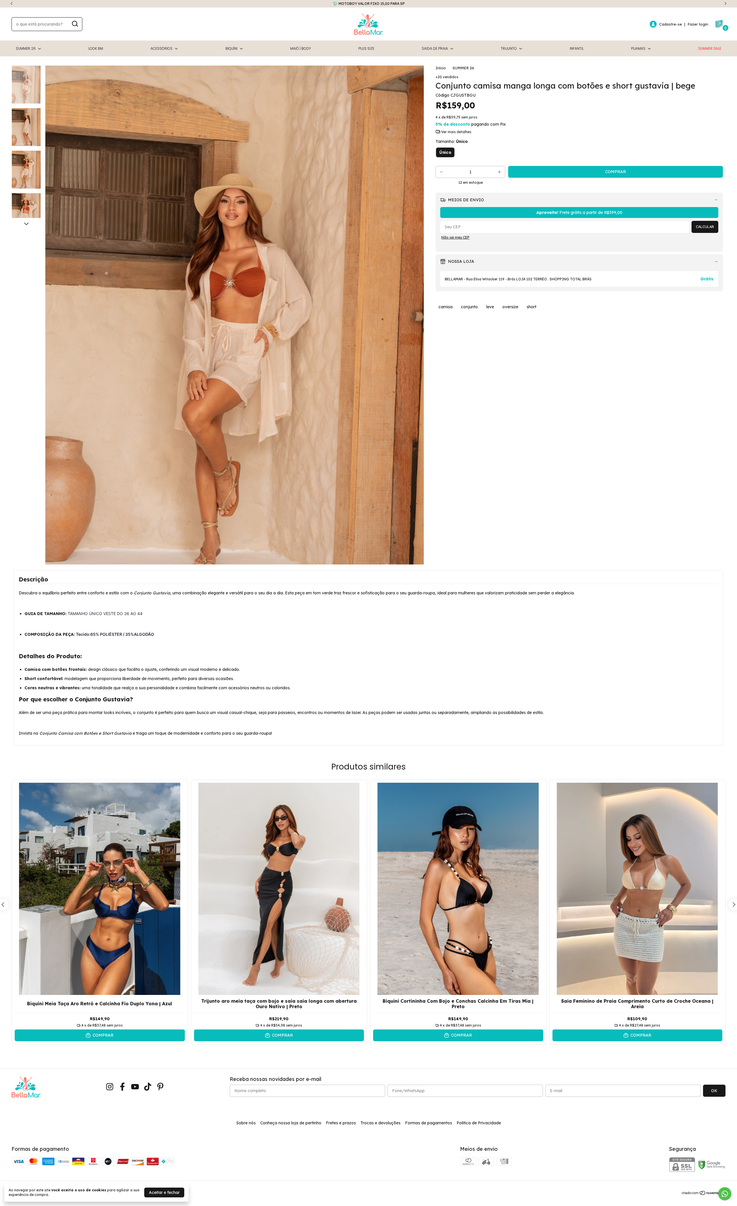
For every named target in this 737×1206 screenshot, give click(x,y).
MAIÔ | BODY (300, 48)
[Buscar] (74, 23)
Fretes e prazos (341, 1122)
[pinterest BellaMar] (160, 1086)
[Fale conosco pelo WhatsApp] (724, 1193)
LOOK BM (95, 48)
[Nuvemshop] (703, 1194)
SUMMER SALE (709, 48)
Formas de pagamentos (428, 1122)
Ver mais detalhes (455, 132)
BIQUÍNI (231, 48)
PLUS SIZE (366, 48)
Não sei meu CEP (455, 237)
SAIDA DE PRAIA (435, 48)
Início (441, 68)
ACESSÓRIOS (161, 48)
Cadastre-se (670, 24)
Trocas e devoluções (380, 1122)
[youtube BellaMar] (135, 1086)
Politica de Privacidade (479, 1122)
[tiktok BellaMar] (147, 1086)
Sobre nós (246, 1122)
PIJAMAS (638, 48)
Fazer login (697, 24)
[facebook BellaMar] (122, 1086)
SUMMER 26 (26, 48)
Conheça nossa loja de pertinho (290, 1122)
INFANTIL (577, 48)
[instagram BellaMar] (109, 1086)
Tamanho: (452, 141)
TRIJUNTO (509, 48)
